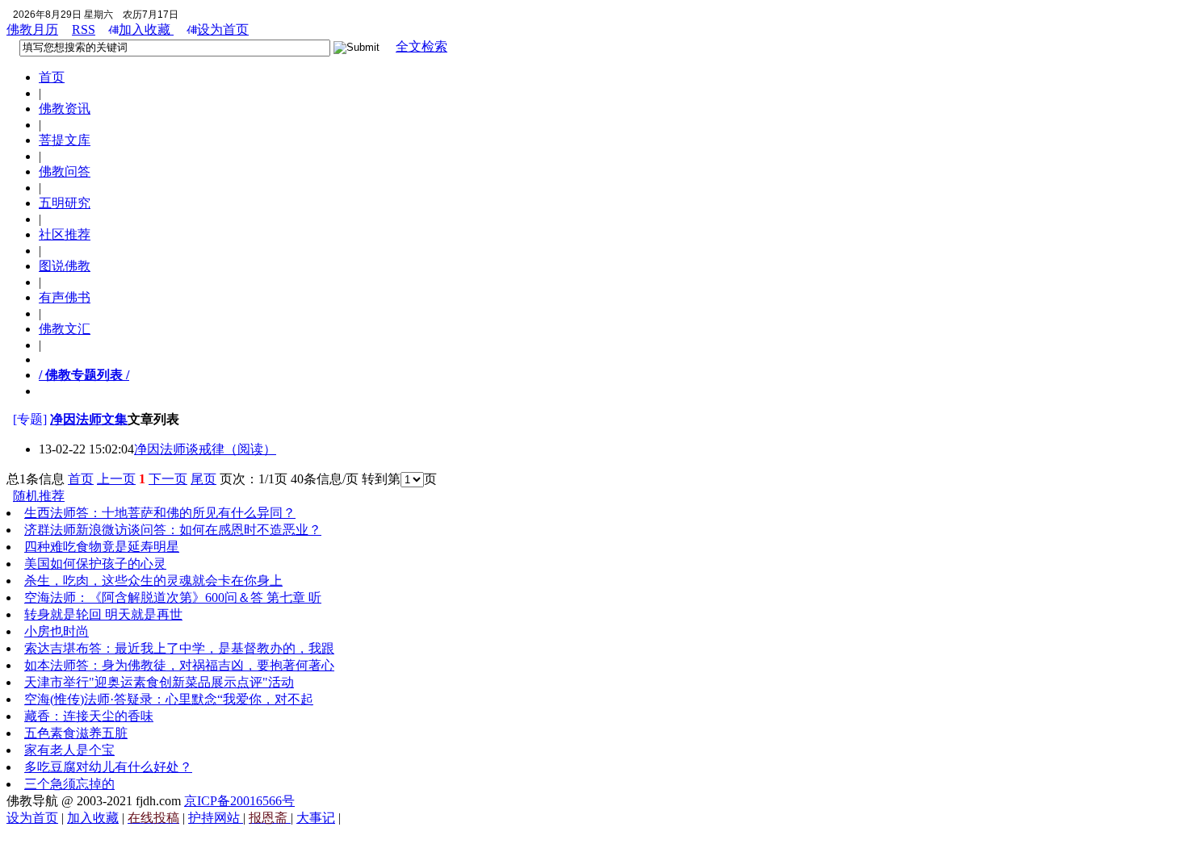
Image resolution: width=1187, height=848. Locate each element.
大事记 (315, 818)
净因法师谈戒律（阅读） (205, 449)
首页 (52, 77)
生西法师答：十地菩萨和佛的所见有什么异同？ (160, 513)
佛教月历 (32, 29)
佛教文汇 (64, 329)
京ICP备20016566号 (239, 801)
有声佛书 (64, 297)
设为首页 (223, 29)
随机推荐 (39, 496)
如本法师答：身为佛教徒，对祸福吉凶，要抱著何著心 (179, 665)
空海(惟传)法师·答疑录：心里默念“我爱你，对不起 (168, 699)
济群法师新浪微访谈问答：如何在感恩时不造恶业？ (172, 530)
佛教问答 (64, 171)
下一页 (168, 479)
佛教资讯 (64, 108)
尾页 (203, 479)
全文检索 (421, 46)
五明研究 (64, 203)
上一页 (116, 479)
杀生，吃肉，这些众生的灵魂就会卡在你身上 (153, 580)
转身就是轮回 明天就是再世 (103, 614)
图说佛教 (64, 266)
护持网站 (215, 818)
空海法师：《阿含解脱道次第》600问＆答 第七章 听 (172, 597)
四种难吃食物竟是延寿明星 (101, 546)
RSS (83, 29)
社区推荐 (64, 234)
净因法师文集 (89, 419)
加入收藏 (146, 29)
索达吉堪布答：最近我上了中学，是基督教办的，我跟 (179, 648)
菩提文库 (64, 140)
